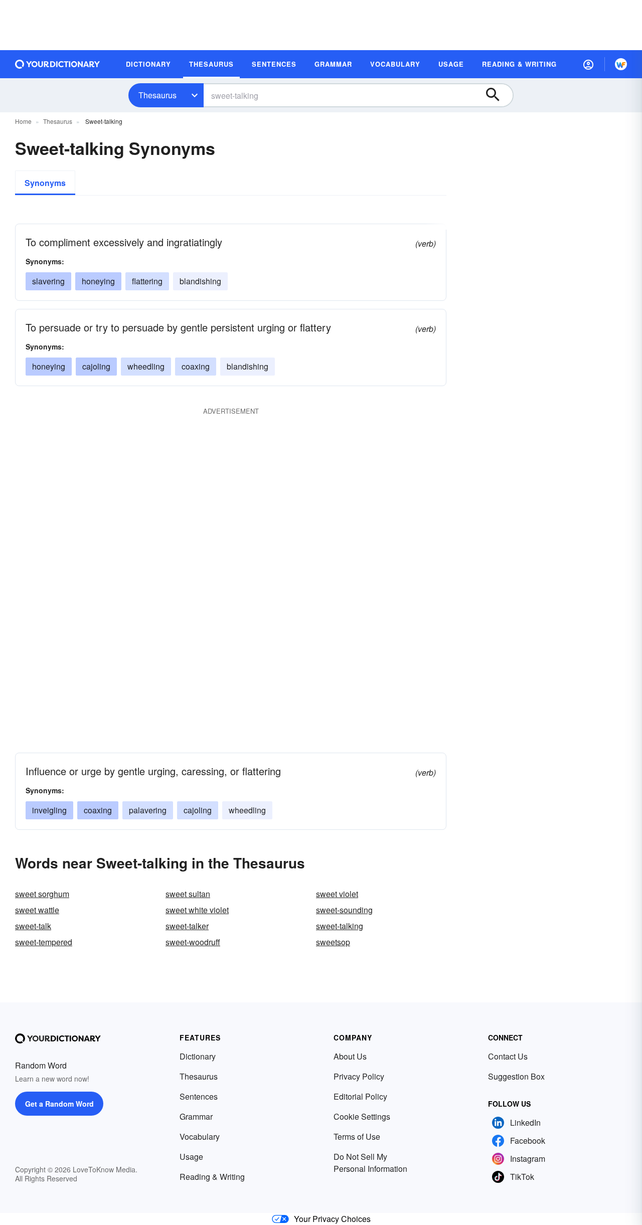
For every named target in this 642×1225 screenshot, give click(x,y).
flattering (147, 281)
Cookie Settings (362, 1116)
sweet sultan (188, 894)
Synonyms (45, 183)
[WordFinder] (621, 64)
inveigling (49, 810)
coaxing (196, 366)
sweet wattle (37, 910)
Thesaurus (157, 95)
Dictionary (198, 1056)
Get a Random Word (59, 1104)
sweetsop (333, 942)
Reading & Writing (212, 1176)
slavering (48, 281)
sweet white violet (197, 910)
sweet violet (337, 894)
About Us (350, 1056)
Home (23, 121)
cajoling (96, 366)
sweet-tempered (43, 942)
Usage (191, 1156)
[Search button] (498, 95)
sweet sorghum (42, 894)
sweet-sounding (344, 910)
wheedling (146, 366)
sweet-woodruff (193, 942)
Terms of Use (357, 1136)
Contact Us (508, 1056)
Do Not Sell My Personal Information (370, 1162)
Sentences (199, 1096)
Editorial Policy (360, 1096)
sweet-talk (33, 926)
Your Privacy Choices (332, 1218)
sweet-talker (187, 926)
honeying (98, 281)
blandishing (200, 281)
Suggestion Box (516, 1076)
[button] (588, 64)
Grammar (196, 1116)
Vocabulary (200, 1136)
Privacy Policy (359, 1076)
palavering (148, 810)
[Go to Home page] (57, 64)
